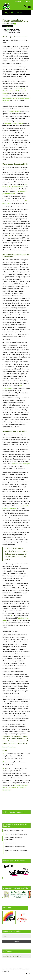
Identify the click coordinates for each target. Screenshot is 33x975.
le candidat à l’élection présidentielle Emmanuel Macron (14, 90)
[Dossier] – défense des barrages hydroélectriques (13, 838)
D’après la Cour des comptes (20, 464)
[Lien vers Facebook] (24, 1)
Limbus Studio (5, 971)
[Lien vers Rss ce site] (29, 1)
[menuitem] (17, 1)
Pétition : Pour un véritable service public (16, 834)
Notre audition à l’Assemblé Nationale (15, 847)
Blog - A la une (12, 12)
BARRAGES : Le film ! (10, 843)
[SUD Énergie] (13, 6)
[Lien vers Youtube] (27, 1)
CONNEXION (18, 1)
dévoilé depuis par (13, 123)
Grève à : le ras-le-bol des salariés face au (15, 787)
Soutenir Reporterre (9, 747)
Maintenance (26, 968)
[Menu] (28, 6)
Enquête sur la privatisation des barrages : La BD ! (17, 851)
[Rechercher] (24, 6)
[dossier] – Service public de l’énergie (14, 830)
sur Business (15, 111)
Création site (18, 968)
